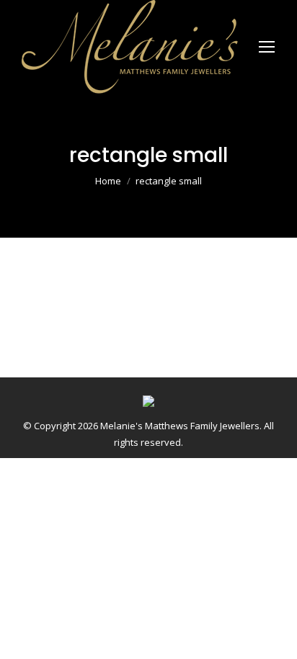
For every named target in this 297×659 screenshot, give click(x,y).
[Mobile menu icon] (266, 46)
